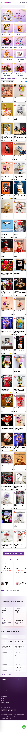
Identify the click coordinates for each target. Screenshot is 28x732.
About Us (16, 682)
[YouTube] (15, 710)
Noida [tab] (23, 636)
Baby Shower (4, 688)
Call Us (2, 698)
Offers (15, 686)
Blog (15, 684)
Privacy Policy (14, 716)
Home (2, 590)
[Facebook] (5, 710)
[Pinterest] (8, 710)
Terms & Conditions (5, 716)
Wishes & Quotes (5, 702)
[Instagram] (2, 710)
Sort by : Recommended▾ (7, 81)
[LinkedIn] (12, 710)
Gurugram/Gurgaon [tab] (14, 636)
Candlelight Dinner (5, 686)
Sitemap (16, 690)
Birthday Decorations (5, 682)
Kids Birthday (4, 690)
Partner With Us (17, 688)
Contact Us (3, 700)
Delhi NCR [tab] (5, 636)
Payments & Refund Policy (6, 718)
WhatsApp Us (4, 696)
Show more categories (6, 674)
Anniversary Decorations (6, 684)
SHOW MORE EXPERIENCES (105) (13, 554)
